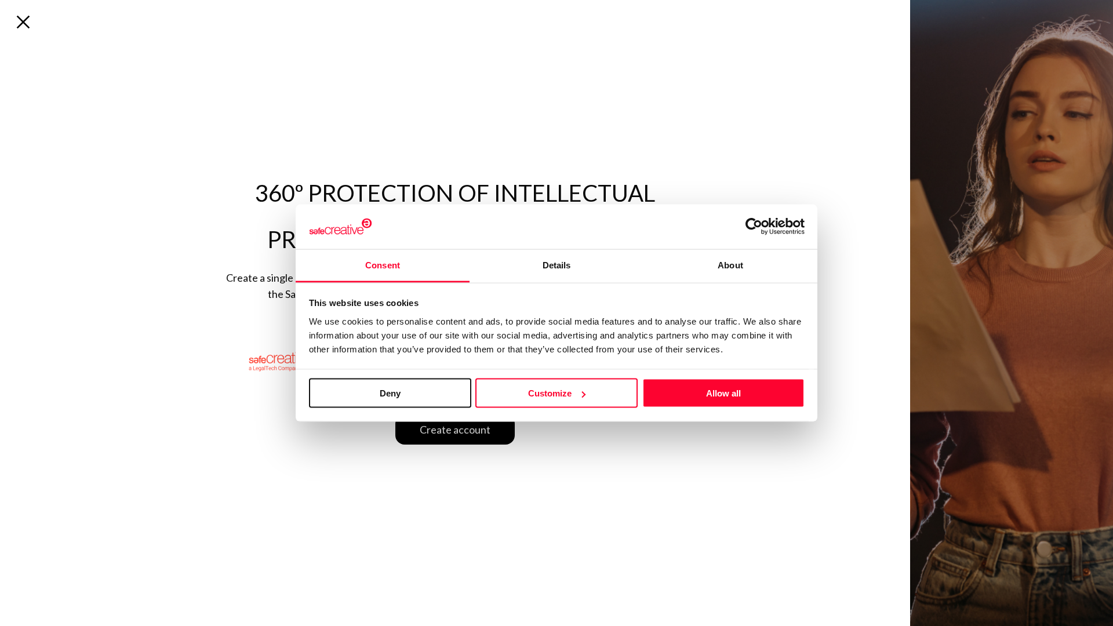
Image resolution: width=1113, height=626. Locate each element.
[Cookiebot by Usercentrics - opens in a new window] (754, 226)
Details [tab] (557, 265)
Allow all (723, 393)
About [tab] (730, 265)
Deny (390, 393)
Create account (455, 429)
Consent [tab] (382, 265)
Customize (550, 393)
